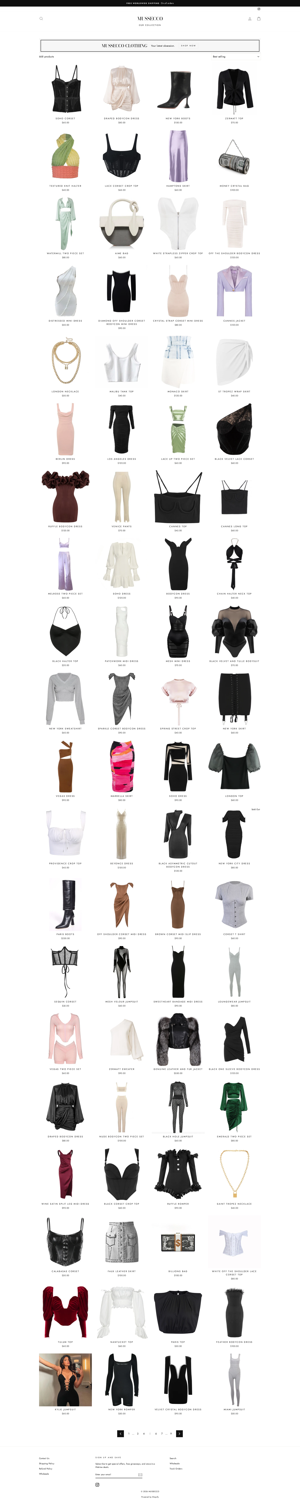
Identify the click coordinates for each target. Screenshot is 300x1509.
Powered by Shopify (150, 1497)
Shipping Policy (46, 1463)
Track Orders (176, 1468)
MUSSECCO (150, 18)
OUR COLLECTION (150, 25)
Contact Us (44, 1458)
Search (173, 1458)
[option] (150, 3)
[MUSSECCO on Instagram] (97, 1485)
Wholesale (44, 1473)
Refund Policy (45, 1468)
